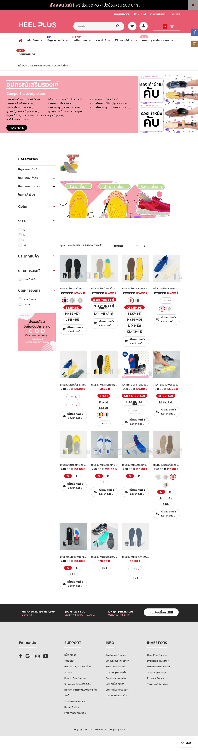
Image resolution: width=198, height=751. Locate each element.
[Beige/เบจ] (158, 477)
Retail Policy (71, 707)
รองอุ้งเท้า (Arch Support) (19, 107)
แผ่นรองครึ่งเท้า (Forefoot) (20, 103)
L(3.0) (103, 408)
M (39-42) (72, 313)
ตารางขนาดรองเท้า (116, 695)
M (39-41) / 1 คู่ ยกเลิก (103, 306)
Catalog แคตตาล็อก (116, 678)
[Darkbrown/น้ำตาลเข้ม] (166, 485)
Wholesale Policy (74, 701)
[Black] (100, 415)
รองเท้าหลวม (30, 299)
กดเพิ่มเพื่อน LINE (161, 612)
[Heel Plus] (37, 27)
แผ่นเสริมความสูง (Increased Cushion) (110, 107)
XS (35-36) (134, 307)
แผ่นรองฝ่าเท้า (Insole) (60, 103)
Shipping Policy (156, 672)
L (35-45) (165, 402)
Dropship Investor (158, 661)
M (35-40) (165, 396)
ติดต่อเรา (69, 661)
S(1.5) (103, 396)
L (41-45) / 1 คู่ (103, 313)
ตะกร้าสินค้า (157, 14)
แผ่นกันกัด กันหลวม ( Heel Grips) (23, 99)
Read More (17, 128)
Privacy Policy (155, 678)
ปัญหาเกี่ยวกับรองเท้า (117, 690)
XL (24, 245)
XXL (165, 504)
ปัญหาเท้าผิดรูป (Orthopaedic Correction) (28, 115)
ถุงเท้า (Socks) (57, 115)
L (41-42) (134, 325)
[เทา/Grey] (80, 300)
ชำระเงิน (175, 14)
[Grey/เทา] (173, 477)
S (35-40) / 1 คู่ (103, 299)
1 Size (26, 304)
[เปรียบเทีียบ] (81, 260)
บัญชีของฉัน (122, 14)
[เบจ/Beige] (72, 300)
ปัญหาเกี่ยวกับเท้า (115, 684)
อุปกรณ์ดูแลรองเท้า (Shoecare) (22, 111)
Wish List (140, 14)
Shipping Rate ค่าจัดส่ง (77, 684)
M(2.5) (103, 402)
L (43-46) (72, 319)
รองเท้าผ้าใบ (30, 279)
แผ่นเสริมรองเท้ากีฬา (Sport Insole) (108, 103)
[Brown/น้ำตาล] (166, 477)
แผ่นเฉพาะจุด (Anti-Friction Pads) (65, 107)
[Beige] (162, 309)
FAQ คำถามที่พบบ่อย (75, 713)
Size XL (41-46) (134, 403)
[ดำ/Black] (65, 300)
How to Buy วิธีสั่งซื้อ (75, 678)
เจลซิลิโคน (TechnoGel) (18, 119)
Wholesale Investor (117, 661)
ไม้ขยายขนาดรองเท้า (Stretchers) (65, 99)
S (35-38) (72, 307)
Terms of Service (157, 684)
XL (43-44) (134, 331)
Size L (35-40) (134, 396)
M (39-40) (134, 319)
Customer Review (116, 655)
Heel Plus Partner (116, 666)
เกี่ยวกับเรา (70, 655)
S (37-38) (134, 313)
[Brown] (131, 300)
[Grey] (138, 300)
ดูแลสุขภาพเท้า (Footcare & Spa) (65, 111)
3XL (72, 574)
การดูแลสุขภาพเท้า (116, 672)
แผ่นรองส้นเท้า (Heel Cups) (104, 99)
